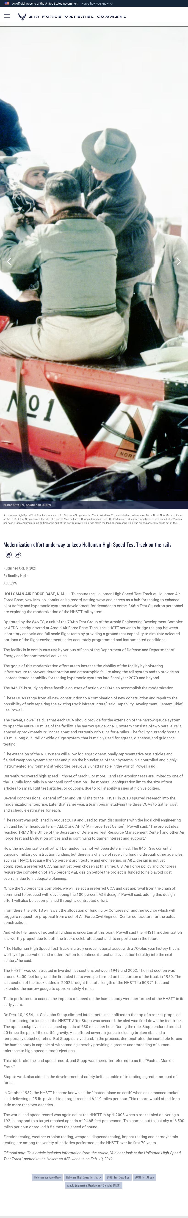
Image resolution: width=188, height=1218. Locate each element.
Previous (9, 261)
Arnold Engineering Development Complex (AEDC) (93, 1185)
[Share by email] (18, 555)
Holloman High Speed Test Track (83, 1177)
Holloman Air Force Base (47, 1177)
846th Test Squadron (118, 1177)
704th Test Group (144, 1177)
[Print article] (9, 555)
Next (178, 261)
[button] (97, 3)
